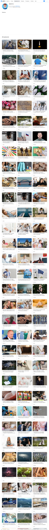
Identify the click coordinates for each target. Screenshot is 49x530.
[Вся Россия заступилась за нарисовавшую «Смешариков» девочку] (9, 154)
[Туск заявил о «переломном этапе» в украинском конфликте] (9, 337)
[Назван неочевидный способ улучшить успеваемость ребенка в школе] (24, 261)
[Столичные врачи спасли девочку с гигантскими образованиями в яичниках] (40, 77)
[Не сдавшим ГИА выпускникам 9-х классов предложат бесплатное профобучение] (40, 505)
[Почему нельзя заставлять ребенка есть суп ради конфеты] (40, 398)
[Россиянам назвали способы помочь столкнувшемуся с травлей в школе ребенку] (40, 215)
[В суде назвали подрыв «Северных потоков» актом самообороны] (24, 459)
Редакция (25, 529)
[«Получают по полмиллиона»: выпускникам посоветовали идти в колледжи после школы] (24, 291)
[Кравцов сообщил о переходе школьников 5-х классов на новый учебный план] (24, 169)
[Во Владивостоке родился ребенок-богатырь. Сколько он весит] (40, 169)
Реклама (8, 529)
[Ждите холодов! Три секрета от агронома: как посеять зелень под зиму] (24, 474)
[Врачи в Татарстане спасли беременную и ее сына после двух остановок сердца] (9, 261)
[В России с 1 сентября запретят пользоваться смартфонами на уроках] (24, 77)
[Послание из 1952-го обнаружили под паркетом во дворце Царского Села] (24, 108)
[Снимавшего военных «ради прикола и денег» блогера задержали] (9, 505)
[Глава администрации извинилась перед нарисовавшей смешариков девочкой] (9, 322)
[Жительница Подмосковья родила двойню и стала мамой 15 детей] (24, 47)
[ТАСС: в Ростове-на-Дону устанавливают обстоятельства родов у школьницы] (24, 92)
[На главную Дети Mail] (3, 1)
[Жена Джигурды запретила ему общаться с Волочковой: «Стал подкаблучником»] (9, 306)
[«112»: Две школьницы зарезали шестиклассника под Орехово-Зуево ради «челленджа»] (40, 47)
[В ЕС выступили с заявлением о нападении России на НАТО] (40, 276)
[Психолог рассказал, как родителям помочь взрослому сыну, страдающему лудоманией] (24, 398)
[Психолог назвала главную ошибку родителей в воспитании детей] (9, 444)
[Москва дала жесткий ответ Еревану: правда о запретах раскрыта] (24, 138)
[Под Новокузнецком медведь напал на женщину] (40, 230)
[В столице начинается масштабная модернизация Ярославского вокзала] (24, 245)
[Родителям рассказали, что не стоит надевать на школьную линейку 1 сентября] (40, 245)
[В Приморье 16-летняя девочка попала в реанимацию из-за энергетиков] (40, 92)
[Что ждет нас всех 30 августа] (9, 474)
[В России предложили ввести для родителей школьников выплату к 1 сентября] (24, 276)
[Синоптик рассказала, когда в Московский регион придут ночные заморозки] (9, 367)
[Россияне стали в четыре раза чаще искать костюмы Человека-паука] (24, 444)
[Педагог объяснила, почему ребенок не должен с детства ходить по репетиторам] (40, 367)
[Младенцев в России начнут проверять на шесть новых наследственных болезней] (24, 383)
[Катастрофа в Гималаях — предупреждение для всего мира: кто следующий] (9, 62)
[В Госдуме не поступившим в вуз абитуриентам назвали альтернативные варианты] (24, 215)
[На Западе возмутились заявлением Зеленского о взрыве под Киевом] (40, 138)
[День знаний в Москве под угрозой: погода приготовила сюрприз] (40, 291)
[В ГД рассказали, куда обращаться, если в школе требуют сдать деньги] (24, 322)
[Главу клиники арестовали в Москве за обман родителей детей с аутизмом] (9, 352)
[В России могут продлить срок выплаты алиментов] (40, 306)
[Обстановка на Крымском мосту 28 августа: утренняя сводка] (24, 184)
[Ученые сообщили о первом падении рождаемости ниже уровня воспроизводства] (9, 398)
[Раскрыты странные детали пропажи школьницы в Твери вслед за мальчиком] (9, 47)
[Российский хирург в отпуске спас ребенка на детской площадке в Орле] (9, 230)
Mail (1, 529)
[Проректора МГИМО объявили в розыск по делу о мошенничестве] (40, 383)
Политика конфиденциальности (41, 529)
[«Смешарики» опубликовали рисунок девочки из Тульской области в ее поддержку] (40, 413)
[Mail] (1, 1)
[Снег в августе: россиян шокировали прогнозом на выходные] (40, 459)
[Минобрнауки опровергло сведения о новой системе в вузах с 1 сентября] (9, 199)
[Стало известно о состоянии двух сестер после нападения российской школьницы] (40, 62)
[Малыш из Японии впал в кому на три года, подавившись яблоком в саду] (40, 154)
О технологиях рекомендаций (31, 529)
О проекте (21, 529)
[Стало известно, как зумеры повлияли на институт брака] (40, 429)
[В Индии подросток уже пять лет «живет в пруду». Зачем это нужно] (24, 123)
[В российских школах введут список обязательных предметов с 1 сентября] (9, 184)
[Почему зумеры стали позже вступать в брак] (24, 367)
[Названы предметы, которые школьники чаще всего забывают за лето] (9, 276)
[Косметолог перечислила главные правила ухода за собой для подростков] (24, 413)
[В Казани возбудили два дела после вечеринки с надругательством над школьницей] (9, 138)
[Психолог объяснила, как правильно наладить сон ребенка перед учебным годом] (40, 520)
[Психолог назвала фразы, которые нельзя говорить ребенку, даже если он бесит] (9, 245)
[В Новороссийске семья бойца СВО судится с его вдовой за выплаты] (40, 199)
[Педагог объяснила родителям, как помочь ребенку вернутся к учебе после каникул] (40, 352)
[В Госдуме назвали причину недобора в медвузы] (24, 230)
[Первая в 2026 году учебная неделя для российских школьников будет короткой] (24, 306)
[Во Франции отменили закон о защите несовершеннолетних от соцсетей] (9, 490)
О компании (4, 529)
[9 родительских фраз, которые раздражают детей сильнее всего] (9, 123)
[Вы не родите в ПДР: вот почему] (9, 215)
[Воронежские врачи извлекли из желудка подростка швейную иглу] (9, 520)
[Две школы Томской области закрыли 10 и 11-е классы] (9, 383)
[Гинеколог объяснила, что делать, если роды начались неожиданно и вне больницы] (9, 291)
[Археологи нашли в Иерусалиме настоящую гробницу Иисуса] (9, 459)
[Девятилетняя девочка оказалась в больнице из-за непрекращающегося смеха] (9, 92)
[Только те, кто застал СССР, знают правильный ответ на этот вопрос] (40, 322)
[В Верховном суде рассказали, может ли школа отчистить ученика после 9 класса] (40, 337)
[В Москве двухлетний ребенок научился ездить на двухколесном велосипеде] (40, 490)
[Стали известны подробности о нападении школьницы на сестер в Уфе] (24, 199)
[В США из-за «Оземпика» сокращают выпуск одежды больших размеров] (24, 337)
